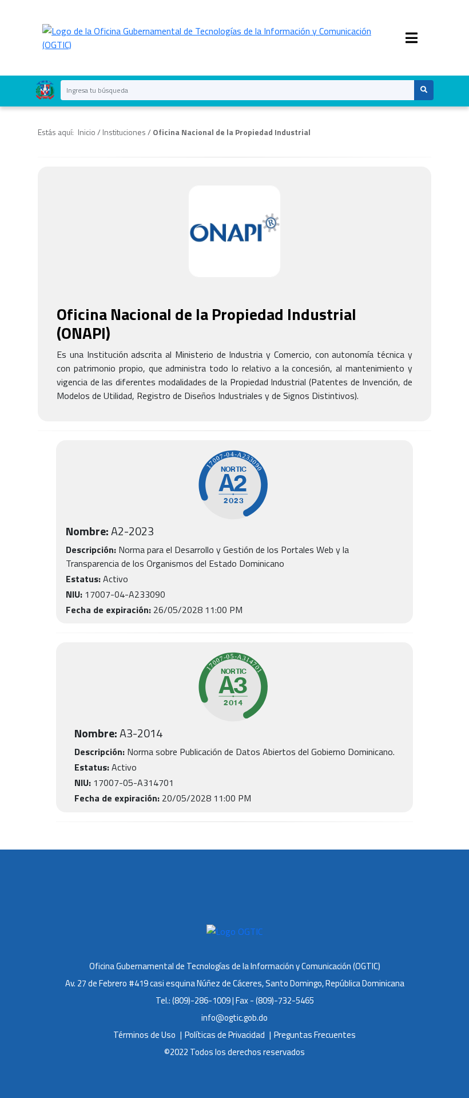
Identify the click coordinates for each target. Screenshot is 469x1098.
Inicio (87, 132)
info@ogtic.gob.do (234, 1017)
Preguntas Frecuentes (315, 1034)
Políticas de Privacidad (225, 1034)
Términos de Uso (144, 1034)
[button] (424, 90)
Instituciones (124, 132)
